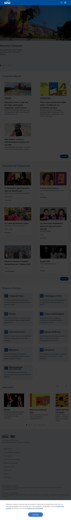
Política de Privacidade (35, 508)
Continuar (36, 514)
